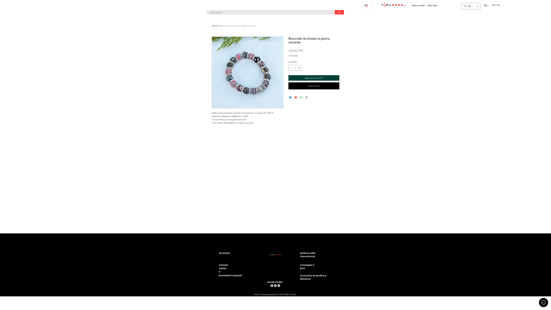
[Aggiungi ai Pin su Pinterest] (295, 97)
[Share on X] (306, 97)
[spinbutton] (295, 67)
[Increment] (299, 67)
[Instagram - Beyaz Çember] (279, 285)
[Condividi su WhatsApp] (301, 97)
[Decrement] (291, 67)
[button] (471, 6)
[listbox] (471, 6)
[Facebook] (272, 285)
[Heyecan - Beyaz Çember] (275, 285)
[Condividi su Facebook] (290, 97)
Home (215, 25)
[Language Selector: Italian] (367, 5)
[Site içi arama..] (339, 12)
